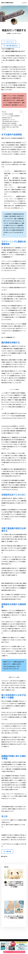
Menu (25, 2)
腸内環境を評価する (7, 117)
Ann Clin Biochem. (9, 666)
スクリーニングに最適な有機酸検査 (11, 115)
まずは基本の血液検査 (7, 114)
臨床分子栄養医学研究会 (7, 2)
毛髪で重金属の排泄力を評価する (10, 121)
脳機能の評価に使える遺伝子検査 (10, 127)
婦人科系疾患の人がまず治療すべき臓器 (12, 125)
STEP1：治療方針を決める (8, 42)
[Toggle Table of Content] (20, 112)
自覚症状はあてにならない (8, 119)
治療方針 (5, 856)
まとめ (3, 128)
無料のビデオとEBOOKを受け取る (14, 952)
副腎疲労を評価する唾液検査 (9, 123)
